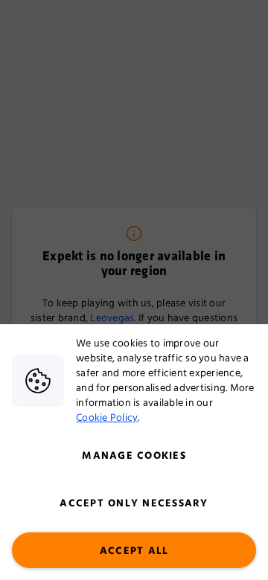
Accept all (134, 551)
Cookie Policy (107, 417)
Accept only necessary (134, 503)
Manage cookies (134, 456)
